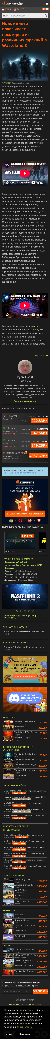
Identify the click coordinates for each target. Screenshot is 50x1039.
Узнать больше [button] (24, 1027)
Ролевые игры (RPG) (32, 565)
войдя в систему (24, 473)
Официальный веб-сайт (16, 562)
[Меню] (46, 3)
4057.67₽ (37, 455)
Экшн (18, 565)
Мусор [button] (9, 1034)
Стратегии (9, 568)
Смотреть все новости (25, 401)
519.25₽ (39, 445)
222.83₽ (39, 420)
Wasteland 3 (31, 329)
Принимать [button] (24, 1034)
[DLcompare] (25, 999)
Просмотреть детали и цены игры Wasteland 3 (21, 616)
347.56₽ (39, 433)
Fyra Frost (6, 82)
